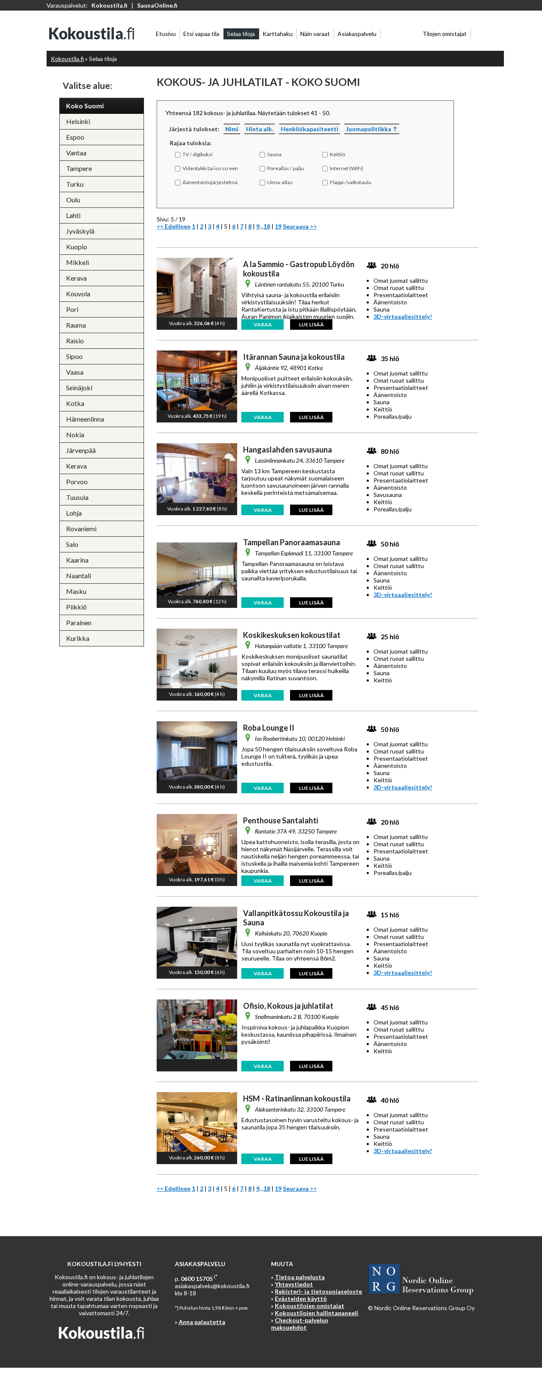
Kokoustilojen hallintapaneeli (316, 1312)
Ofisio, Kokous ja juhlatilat (288, 1005)
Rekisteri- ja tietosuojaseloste (318, 1291)
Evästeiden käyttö (301, 1298)
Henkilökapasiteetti (309, 128)
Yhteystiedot (294, 1284)
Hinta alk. (259, 128)
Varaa (263, 324)
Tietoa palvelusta (300, 1277)
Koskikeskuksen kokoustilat (291, 635)
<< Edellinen (174, 226)
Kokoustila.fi (109, 5)
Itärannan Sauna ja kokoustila (294, 357)
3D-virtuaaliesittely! (402, 316)
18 (266, 226)
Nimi (231, 128)
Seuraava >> (300, 226)
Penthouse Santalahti (280, 820)
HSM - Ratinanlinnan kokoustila (297, 1098)
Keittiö (337, 154)
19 (278, 226)
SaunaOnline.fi (157, 5)
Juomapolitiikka (368, 128)
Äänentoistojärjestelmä (210, 182)
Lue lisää (311, 324)
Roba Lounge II (268, 727)
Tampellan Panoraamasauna (291, 542)
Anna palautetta (202, 1321)
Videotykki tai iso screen (210, 168)
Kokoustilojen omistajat (309, 1305)
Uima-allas (280, 182)
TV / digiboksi (198, 154)
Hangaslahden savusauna (287, 449)
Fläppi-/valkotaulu (350, 182)
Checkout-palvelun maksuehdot (299, 1323)
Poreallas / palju (285, 168)
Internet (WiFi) (346, 168)
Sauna (274, 154)
